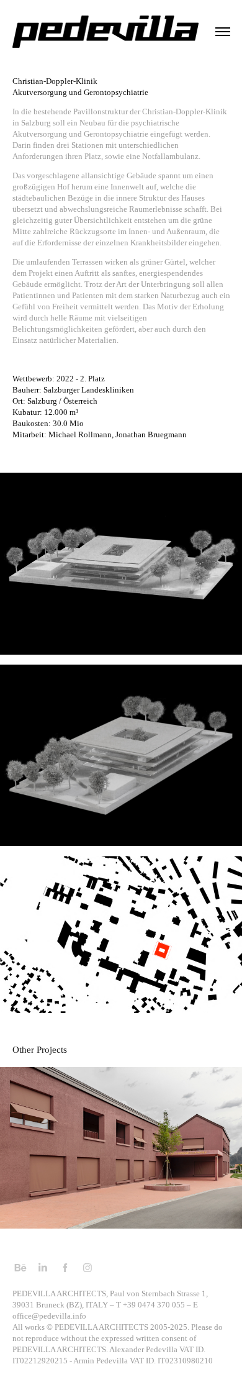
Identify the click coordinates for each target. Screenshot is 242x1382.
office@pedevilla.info (49, 1316)
